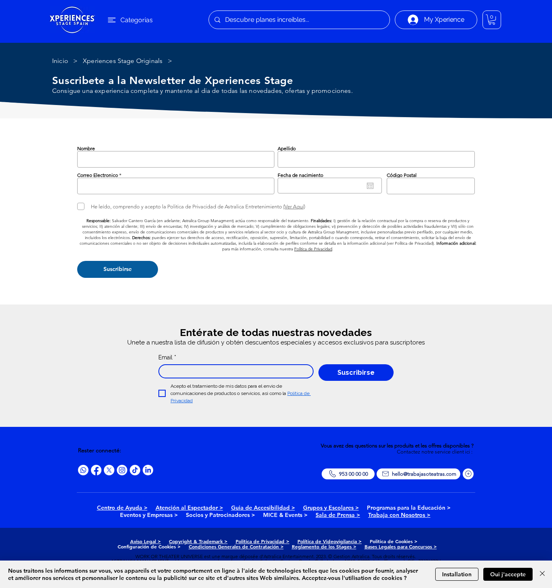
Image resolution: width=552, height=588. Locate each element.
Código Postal (402, 175)
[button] (492, 20)
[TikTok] (135, 470)
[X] (109, 470)
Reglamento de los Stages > (324, 546)
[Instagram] (122, 470)
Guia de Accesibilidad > (263, 507)
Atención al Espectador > (189, 507)
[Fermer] (542, 574)
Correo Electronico (97, 175)
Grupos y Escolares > (331, 507)
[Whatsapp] (83, 470)
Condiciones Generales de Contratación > (236, 546)
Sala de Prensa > (338, 515)
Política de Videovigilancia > (329, 541)
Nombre (86, 148)
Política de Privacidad (313, 249)
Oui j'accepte (508, 574)
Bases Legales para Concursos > (400, 546)
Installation (457, 574)
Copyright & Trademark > (198, 541)
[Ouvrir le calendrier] (370, 186)
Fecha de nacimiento (300, 175)
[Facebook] (96, 470)
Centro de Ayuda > (122, 507)
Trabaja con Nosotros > (399, 515)
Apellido (287, 148)
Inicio (60, 61)
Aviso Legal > (145, 541)
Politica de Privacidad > (262, 541)
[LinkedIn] (148, 470)
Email (167, 357)
